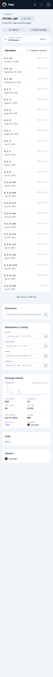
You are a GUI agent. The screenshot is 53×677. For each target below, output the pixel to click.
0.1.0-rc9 (10, 182)
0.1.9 (7, 89)
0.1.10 (8, 79)
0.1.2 (7, 151)
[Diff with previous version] (45, 58)
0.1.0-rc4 (10, 234)
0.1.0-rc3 (10, 244)
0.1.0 (7, 172)
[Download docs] (42, 58)
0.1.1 (7, 161)
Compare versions (38, 50)
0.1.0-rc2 (10, 254)
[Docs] (38, 58)
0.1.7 (7, 99)
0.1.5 (7, 120)
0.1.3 (7, 141)
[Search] (41, 4)
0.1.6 (7, 110)
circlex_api (10, 18)
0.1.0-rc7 (10, 203)
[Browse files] (48, 58)
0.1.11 (8, 68)
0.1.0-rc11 (10, 265)
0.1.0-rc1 (10, 275)
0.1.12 (8, 58)
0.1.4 (7, 130)
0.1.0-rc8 (10, 192)
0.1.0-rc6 (10, 213)
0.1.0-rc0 (10, 285)
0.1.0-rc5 (10, 223)
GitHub (7, 442)
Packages (8, 14)
